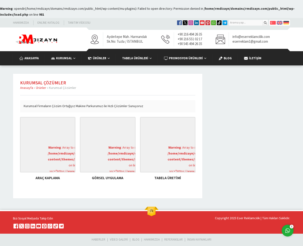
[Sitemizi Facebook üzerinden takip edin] (179, 22)
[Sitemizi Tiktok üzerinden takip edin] (219, 22)
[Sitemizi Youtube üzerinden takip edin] (202, 22)
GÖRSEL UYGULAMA (107, 178)
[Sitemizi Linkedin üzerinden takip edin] (196, 22)
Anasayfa (26, 88)
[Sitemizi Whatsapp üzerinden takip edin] (213, 22)
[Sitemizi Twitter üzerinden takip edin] (185, 22)
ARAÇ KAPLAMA (48, 178)
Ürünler (41, 88)
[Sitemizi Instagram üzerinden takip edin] (190, 22)
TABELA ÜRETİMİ (167, 178)
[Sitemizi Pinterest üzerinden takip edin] (207, 22)
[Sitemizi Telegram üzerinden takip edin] (225, 22)
